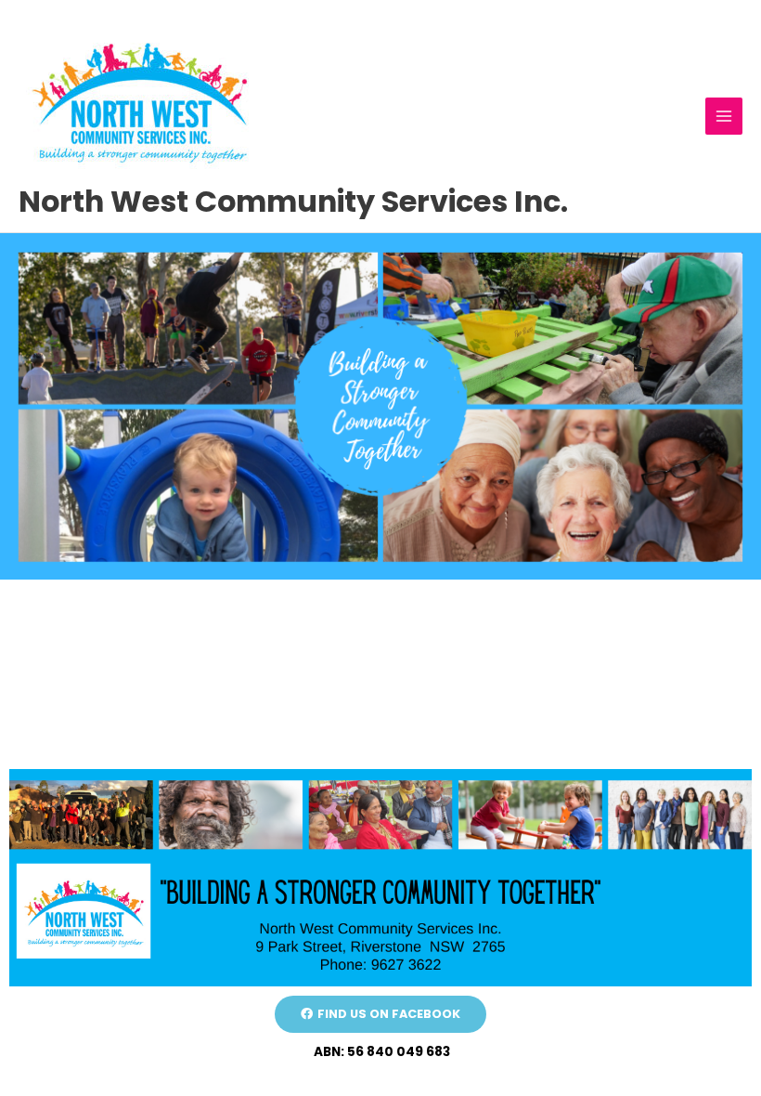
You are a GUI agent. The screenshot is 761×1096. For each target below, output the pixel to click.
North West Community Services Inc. (293, 201)
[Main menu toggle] (724, 117)
